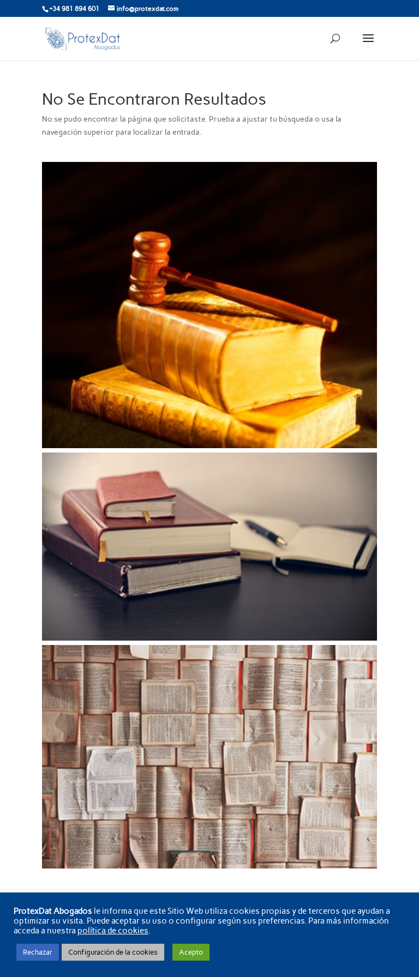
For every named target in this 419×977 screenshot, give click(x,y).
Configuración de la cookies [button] (113, 952)
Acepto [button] (191, 952)
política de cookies (112, 931)
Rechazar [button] (37, 952)
